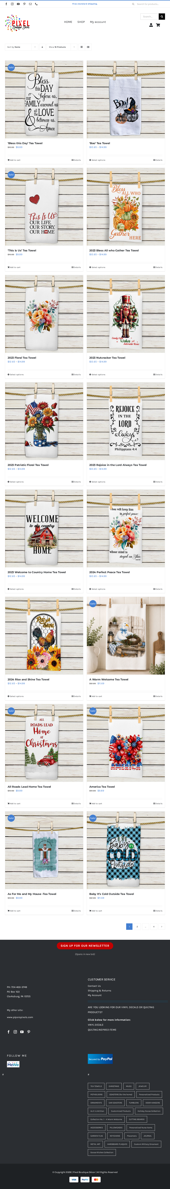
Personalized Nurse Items (140, 1127)
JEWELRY (142, 1086)
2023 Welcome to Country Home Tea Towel (37, 572)
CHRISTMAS (114, 1086)
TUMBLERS (134, 1103)
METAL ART (95, 1144)
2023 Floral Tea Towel (22, 357)
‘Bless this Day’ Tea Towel (25, 143)
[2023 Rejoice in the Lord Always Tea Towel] (126, 421)
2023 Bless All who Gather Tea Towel (114, 250)
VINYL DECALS (95, 1024)
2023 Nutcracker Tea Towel (107, 357)
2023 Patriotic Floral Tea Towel (28, 465)
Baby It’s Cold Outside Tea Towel (111, 894)
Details (77, 160)
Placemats (132, 1136)
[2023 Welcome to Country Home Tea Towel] (44, 528)
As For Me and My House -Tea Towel (32, 894)
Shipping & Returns (99, 990)
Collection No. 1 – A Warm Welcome (106, 1119)
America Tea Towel (102, 786)
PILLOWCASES (116, 1127)
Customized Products (121, 1111)
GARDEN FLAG (96, 1136)
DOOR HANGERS (153, 1103)
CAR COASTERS (115, 1103)
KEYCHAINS (115, 1136)
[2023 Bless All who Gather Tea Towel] (126, 207)
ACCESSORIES (96, 1127)
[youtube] (18, 4)
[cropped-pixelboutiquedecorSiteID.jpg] (17, 12)
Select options (98, 160)
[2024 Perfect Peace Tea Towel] (126, 528)
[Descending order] (42, 47)
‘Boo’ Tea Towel (99, 143)
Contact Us (94, 985)
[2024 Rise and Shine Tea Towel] (44, 636)
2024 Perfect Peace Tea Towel (109, 572)
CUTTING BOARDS (136, 1119)
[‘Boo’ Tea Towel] (126, 99)
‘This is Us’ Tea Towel (22, 250)
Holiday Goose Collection (149, 1111)
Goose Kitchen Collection (101, 1152)
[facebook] (6, 4)
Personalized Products (149, 1094)
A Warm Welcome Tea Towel (108, 679)
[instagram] (12, 4)
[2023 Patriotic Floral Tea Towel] (44, 421)
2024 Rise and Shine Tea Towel (28, 679)
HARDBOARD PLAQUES (117, 1144)
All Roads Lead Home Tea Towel (29, 786)
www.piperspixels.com (20, 1017)
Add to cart (15, 160)
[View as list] (88, 47)
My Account (95, 995)
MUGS (128, 1086)
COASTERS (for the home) (120, 1094)
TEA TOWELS (96, 1086)
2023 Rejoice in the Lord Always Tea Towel (118, 465)
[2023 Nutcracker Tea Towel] (126, 314)
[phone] (36, 4)
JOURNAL (148, 1136)
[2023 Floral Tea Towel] (44, 314)
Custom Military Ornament (146, 1144)
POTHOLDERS (96, 1094)
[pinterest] (24, 4)
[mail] (30, 4)
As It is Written (97, 1111)
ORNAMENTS (96, 1103)
